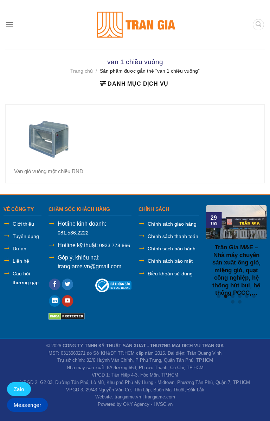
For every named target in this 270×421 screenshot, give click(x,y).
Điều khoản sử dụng (170, 273)
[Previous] (211, 251)
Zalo (19, 389)
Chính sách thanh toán (173, 236)
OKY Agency (136, 404)
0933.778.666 (114, 245)
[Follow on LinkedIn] (54, 301)
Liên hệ (21, 261)
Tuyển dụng (26, 236)
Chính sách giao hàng (172, 224)
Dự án (19, 248)
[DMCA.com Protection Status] (67, 316)
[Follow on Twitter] (67, 285)
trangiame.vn (128, 396)
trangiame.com (160, 396)
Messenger (27, 405)
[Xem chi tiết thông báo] (113, 285)
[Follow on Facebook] (54, 285)
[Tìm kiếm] (258, 24)
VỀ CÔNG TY (19, 209)
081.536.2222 (73, 233)
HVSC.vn (163, 404)
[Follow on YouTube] (67, 301)
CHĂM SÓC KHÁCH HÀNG (79, 209)
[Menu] (9, 24)
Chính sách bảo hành (171, 248)
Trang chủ (81, 71)
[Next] (261, 251)
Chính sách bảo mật (170, 261)
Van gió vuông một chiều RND (48, 171)
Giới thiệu (23, 224)
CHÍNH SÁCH (154, 209)
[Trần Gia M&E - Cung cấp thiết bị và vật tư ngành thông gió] (135, 24)
